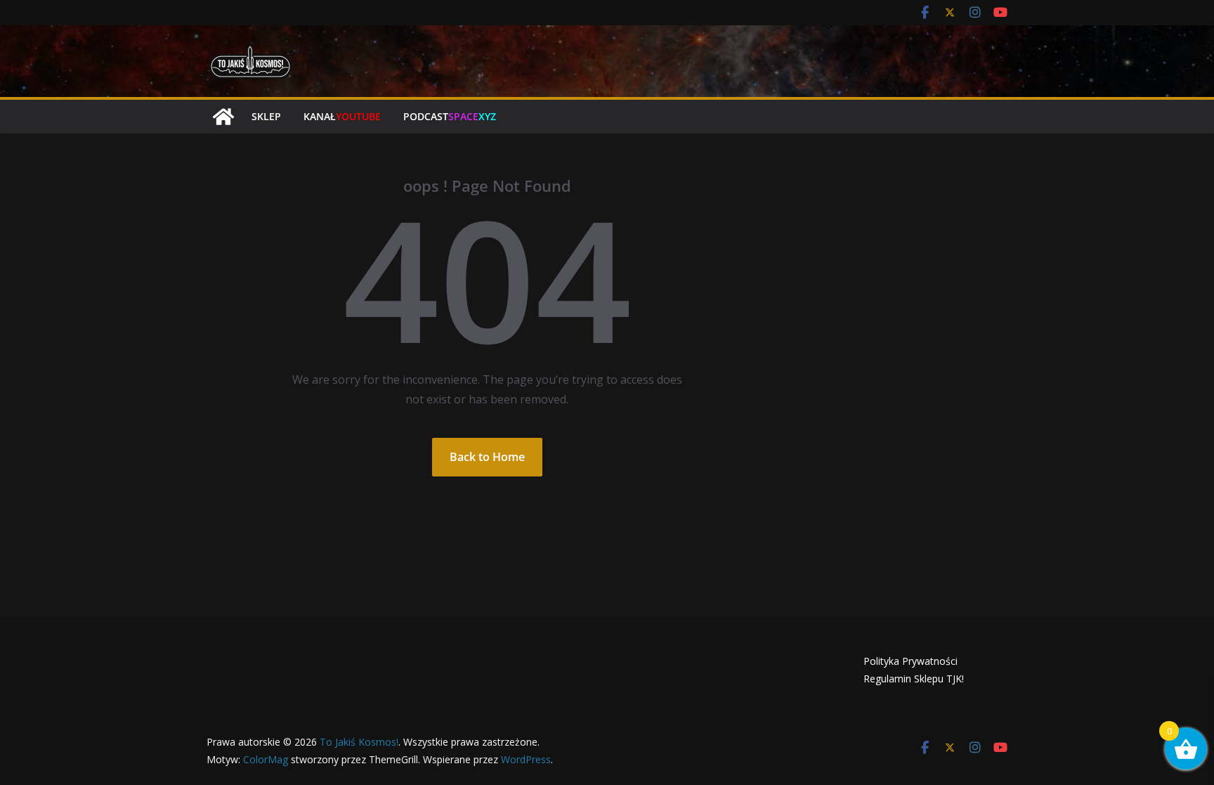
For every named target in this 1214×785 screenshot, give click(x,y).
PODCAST (449, 116)
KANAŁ (342, 116)
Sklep (266, 116)
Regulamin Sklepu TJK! (913, 678)
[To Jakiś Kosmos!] (223, 117)
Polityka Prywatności (910, 661)
